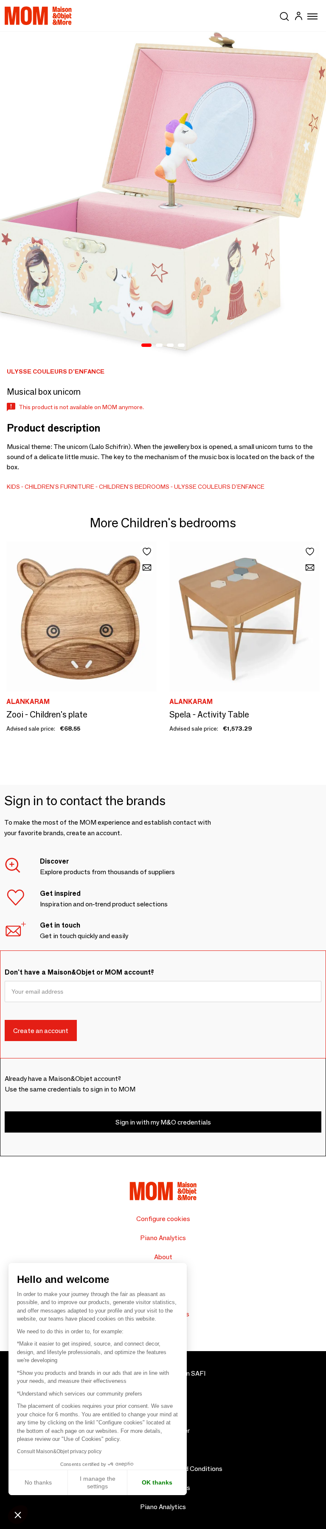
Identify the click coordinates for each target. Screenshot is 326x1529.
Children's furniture (59, 486)
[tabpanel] (163, 194)
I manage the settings (97, 1482)
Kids (13, 486)
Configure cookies (163, 1219)
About (163, 1257)
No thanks (38, 1482)
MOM (38, 15)
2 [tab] (159, 345)
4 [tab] (181, 345)
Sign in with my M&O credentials (163, 1122)
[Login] (298, 17)
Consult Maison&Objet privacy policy (59, 1451)
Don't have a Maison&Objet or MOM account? (79, 972)
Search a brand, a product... (284, 14)
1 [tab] (146, 345)
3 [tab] (170, 345)
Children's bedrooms (134, 486)
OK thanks (157, 1482)
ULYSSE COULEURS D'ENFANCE (219, 486)
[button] (18, 1514)
